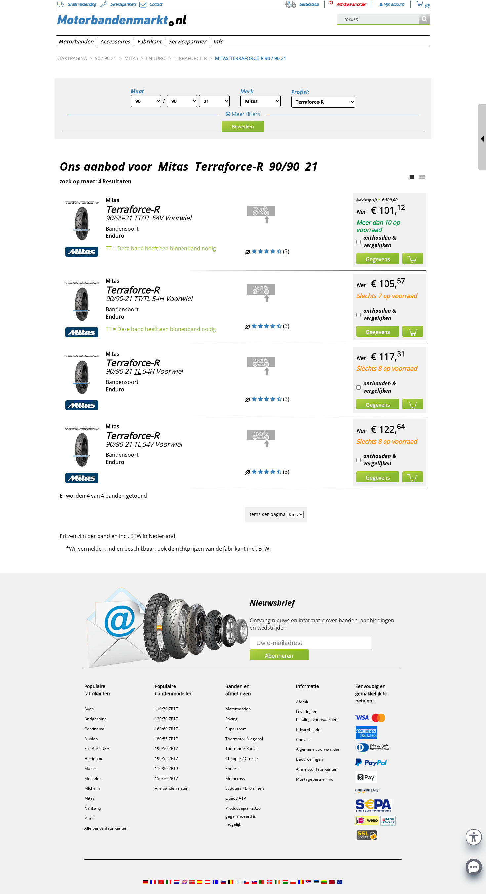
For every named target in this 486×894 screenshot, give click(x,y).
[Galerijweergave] (421, 177)
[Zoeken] (424, 19)
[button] (474, 836)
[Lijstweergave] (411, 177)
